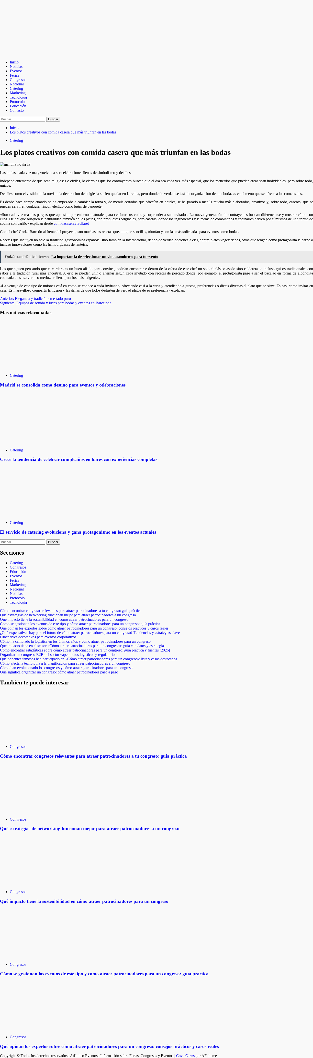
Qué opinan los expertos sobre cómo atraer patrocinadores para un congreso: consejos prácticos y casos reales (84, 628)
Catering (16, 88)
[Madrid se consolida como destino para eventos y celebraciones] (36, 367)
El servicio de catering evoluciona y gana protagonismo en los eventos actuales (78, 532)
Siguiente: (55, 303)
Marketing (18, 93)
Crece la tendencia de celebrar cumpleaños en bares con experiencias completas (78, 459)
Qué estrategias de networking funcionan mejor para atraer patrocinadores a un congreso (68, 615)
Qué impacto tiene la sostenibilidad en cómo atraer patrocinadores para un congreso (64, 619)
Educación (18, 106)
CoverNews (185, 1056)
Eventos (16, 71)
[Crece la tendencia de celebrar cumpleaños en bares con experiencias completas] (36, 442)
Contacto (17, 110)
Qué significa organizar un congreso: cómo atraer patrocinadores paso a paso (59, 672)
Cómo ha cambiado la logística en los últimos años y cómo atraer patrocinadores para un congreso (75, 641)
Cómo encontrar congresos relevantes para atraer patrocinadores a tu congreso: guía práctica (70, 611)
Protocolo (17, 102)
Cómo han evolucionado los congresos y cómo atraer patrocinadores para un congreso (66, 668)
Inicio (14, 62)
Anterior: (35, 298)
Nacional (17, 84)
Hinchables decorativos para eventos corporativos (38, 637)
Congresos (18, 80)
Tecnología (18, 97)
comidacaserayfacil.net (71, 223)
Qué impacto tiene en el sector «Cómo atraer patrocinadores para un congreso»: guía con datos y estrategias (82, 646)
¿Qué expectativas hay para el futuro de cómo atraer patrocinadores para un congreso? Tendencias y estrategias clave (90, 633)
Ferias (14, 75)
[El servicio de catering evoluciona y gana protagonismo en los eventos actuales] (36, 514)
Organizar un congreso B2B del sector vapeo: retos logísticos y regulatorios (58, 654)
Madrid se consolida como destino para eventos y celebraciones (62, 384)
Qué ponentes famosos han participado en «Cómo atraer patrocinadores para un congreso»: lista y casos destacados (88, 659)
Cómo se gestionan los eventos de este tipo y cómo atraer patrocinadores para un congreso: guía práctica (80, 624)
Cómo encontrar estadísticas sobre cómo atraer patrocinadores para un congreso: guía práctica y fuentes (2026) (85, 650)
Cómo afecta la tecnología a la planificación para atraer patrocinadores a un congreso (65, 663)
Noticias (16, 66)
